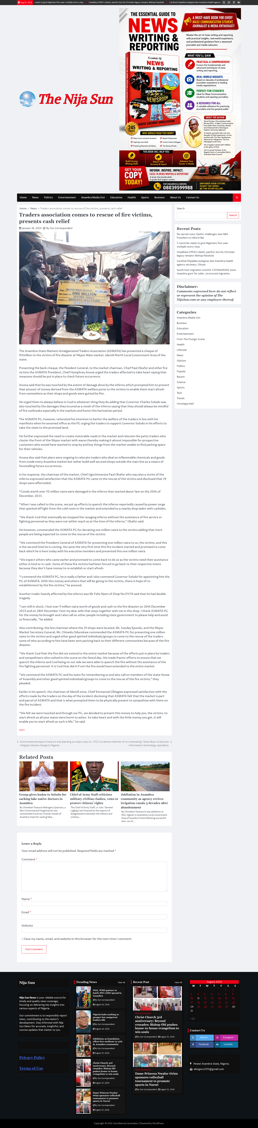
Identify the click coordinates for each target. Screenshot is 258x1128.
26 (205, 1006)
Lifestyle (182, 350)
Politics (48, 197)
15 (226, 998)
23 (233, 1002)
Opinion (181, 360)
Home (23, 197)
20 (212, 1002)
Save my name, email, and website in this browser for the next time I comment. (78, 939)
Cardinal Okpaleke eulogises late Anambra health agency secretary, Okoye (174, 2)
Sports (145, 197)
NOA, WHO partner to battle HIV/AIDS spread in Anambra (107, 993)
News (35, 197)
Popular (181, 371)
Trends (181, 398)
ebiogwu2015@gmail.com (209, 1069)
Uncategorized (185, 403)
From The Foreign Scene (191, 339)
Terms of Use (31, 1068)
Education (116, 197)
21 (219, 1002)
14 (219, 998)
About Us (175, 197)
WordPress (158, 1123)
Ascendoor (132, 1123)
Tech (179, 393)
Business (159, 197)
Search (181, 208)
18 (198, 1002)
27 (212, 1006)
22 (226, 1002)
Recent (181, 377)
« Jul (192, 1018)
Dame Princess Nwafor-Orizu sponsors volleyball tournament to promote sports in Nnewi (106, 1097)
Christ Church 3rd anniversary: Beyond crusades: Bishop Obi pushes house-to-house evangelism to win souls (106, 1068)
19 (205, 1002)
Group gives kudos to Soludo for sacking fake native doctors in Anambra (42, 799)
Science (181, 382)
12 (205, 998)
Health (132, 197)
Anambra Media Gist (93, 197)
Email (26, 912)
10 (191, 998)
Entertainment (67, 197)
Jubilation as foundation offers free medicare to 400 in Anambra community (107, 1042)
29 (226, 1006)
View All (121, 982)
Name (27, 899)
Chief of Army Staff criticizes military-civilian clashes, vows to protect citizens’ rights (94, 799)
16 (233, 998)
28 (219, 1006)
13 (212, 998)
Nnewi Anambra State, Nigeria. (211, 1063)
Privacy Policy (32, 1057)
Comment (29, 859)
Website (27, 926)
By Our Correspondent (59, 228)
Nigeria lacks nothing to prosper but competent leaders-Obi (106, 1017)
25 (198, 1006)
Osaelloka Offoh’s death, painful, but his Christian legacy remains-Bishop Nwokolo (97, 2)
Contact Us (192, 197)
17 (191, 1002)
